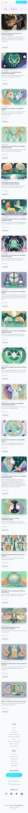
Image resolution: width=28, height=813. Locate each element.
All (21, 9)
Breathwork (14, 9)
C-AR (14, 809)
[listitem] (14, 9)
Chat (11, 805)
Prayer (5, 9)
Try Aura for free (21, 2)
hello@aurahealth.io (19, 805)
